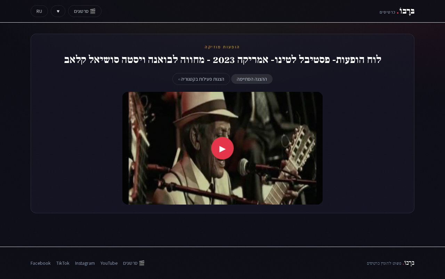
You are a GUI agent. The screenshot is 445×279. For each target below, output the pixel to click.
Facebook (41, 263)
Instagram (85, 263)
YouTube (109, 263)
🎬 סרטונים (85, 11)
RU (39, 11)
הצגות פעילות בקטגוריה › (201, 79)
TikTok (63, 263)
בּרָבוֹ (397, 11)
